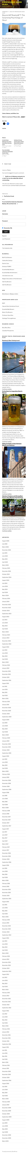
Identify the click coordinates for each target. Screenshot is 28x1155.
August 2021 (5, 683)
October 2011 (5, 1041)
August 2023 (5, 616)
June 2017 (5, 835)
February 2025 (6, 568)
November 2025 (6, 550)
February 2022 (6, 665)
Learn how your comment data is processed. (13, 185)
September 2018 (6, 789)
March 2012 (5, 1026)
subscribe (15, 178)
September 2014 (6, 935)
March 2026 (5, 547)
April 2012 (5, 1023)
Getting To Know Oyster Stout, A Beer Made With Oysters (19, 141)
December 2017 (6, 816)
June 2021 (5, 689)
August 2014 (5, 938)
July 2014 (4, 941)
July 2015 (4, 904)
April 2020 (5, 732)
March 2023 (5, 632)
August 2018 (5, 792)
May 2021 (4, 692)
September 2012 (6, 1007)
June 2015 (5, 907)
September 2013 (6, 971)
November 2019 (6, 747)
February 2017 (6, 847)
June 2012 (5, 1017)
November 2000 (6, 1138)
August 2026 (5, 541)
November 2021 (6, 674)
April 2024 (5, 592)
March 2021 (5, 698)
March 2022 (5, 662)
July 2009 (4, 1123)
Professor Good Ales (7, 315)
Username (5, 214)
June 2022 (5, 653)
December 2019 (6, 744)
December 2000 (6, 1135)
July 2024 (4, 583)
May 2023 (5, 625)
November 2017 (6, 819)
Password (5, 221)
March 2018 (5, 807)
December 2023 (6, 604)
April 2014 (5, 950)
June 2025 (5, 556)
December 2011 (6, 1035)
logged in (11, 173)
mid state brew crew (7, 275)
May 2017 (4, 838)
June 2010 (5, 1089)
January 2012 (5, 1032)
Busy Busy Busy (6, 327)
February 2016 (6, 883)
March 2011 (5, 1062)
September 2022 (6, 644)
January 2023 (5, 638)
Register (4, 236)
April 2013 (5, 986)
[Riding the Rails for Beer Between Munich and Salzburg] (14, 477)
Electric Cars (5, 263)
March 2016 (5, 880)
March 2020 (5, 735)
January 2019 (5, 777)
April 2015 (5, 913)
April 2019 (5, 768)
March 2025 (5, 565)
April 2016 (5, 877)
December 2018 (6, 780)
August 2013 (5, 974)
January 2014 (5, 959)
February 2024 (6, 598)
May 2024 (5, 589)
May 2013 (4, 983)
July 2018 (4, 795)
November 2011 (6, 1038)
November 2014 (6, 929)
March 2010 (5, 1098)
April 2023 (5, 629)
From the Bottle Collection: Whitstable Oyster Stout (7, 151)
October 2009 (6, 1114)
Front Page (7, 164)
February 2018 (6, 810)
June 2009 (5, 1126)
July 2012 (4, 1014)
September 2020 (6, 716)
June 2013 (5, 980)
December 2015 (6, 889)
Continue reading (6, 389)
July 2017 (4, 832)
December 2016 (6, 853)
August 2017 (5, 829)
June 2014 (5, 944)
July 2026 (4, 544)
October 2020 (6, 713)
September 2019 (6, 753)
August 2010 (5, 1083)
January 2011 (5, 1068)
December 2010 (6, 1071)
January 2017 (5, 850)
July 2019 (4, 759)
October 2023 (6, 610)
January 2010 (5, 1104)
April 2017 (5, 841)
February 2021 (6, 701)
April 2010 (5, 1095)
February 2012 (6, 1029)
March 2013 (5, 989)
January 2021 (5, 704)
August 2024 (5, 580)
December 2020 (6, 707)
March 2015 (5, 916)
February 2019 (6, 774)
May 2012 (4, 1020)
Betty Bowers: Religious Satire (10, 294)
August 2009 (5, 1120)
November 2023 (6, 607)
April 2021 (5, 695)
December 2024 (6, 571)
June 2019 (5, 762)
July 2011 (4, 1050)
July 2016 (4, 868)
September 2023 (6, 613)
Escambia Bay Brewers (8, 269)
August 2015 (5, 901)
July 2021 (4, 686)
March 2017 (5, 844)
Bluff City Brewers (7, 257)
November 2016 (6, 856)
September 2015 (6, 898)
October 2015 (5, 895)
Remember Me (8, 228)
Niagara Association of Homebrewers (12, 278)
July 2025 (4, 553)
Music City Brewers (7, 312)
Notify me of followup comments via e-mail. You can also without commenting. (13, 178)
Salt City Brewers (6, 281)
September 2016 (6, 862)
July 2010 (4, 1086)
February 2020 (6, 738)
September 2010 (6, 1080)
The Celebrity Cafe (7, 248)
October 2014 (5, 932)
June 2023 (5, 622)
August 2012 (5, 1010)
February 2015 (6, 920)
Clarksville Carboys (7, 260)
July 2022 (4, 650)
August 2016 (5, 865)
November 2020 (6, 710)
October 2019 (5, 750)
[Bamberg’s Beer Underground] (14, 372)
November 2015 (6, 892)
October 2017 (5, 823)
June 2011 (4, 1053)
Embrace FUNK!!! (6, 266)
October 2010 (5, 1077)
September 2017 (6, 826)
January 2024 (5, 601)
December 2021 (6, 671)
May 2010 (4, 1092)
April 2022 (5, 659)
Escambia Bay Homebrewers (9, 272)
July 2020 (4, 722)
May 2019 (4, 765)
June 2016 (5, 871)
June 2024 (5, 586)
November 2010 (6, 1074)
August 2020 (5, 719)
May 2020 (5, 729)
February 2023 (6, 635)
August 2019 (5, 756)
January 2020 (5, 741)
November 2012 (6, 1001)
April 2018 (5, 804)
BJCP (3, 303)
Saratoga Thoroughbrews (9, 318)
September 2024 (6, 577)
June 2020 (5, 725)
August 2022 (5, 647)
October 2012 (5, 1004)
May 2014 (4, 947)
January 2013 (5, 995)
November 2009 (6, 1110)
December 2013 (6, 962)
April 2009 (5, 1132)
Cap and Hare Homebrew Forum (10, 306)
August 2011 (5, 1047)
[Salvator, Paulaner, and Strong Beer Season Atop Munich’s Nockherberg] (14, 516)
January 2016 (5, 886)
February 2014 (6, 956)
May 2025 (5, 559)
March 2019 (5, 771)
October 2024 (6, 574)
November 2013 (6, 965)
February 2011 (6, 1065)
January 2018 (5, 813)
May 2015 (4, 910)
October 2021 (5, 677)
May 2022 (4, 656)
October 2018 (5, 786)
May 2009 (5, 1129)
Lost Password (6, 239)
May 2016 (4, 874)
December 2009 (6, 1107)
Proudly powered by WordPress (9, 1151)
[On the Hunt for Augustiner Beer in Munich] (14, 425)
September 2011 (6, 1044)
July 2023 (4, 619)
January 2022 (5, 668)
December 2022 (6, 641)
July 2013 (4, 977)
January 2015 (5, 923)
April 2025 (5, 562)
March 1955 (5, 1141)
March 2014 (5, 953)
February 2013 (6, 992)
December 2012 (6, 998)
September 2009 (6, 1117)
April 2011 (4, 1059)
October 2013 (5, 968)
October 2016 (5, 859)
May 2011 (4, 1056)
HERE (22, 117)
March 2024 (5, 595)
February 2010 (6, 1101)
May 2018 (4, 801)
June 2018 (5, 798)
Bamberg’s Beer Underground (11, 340)
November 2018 (6, 783)
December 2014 (6, 926)
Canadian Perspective (8, 330)
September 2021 (6, 680)
